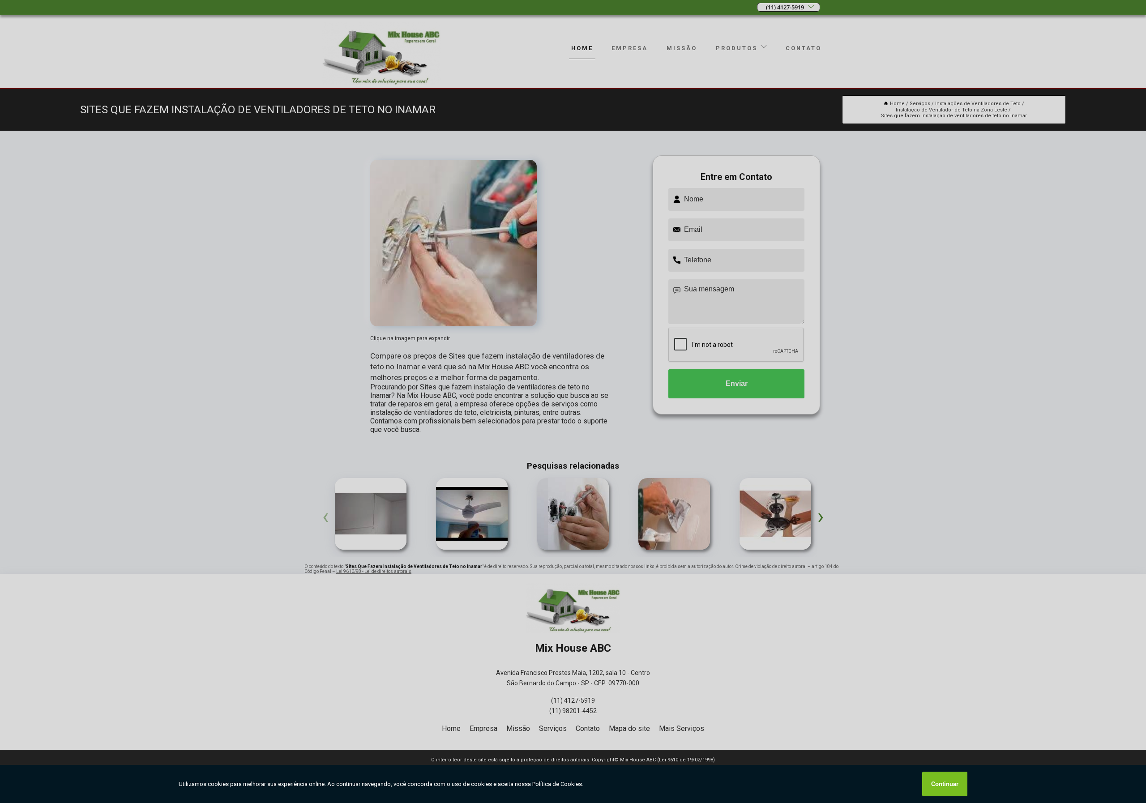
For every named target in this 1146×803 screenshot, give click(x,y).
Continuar (944, 784)
